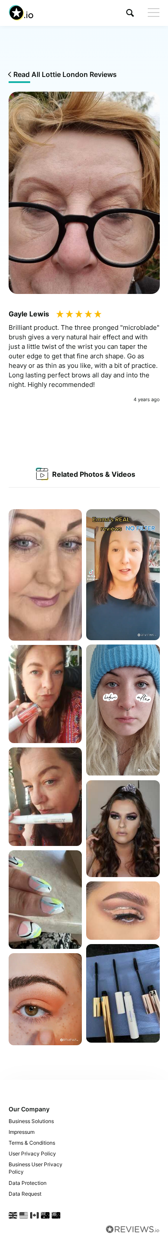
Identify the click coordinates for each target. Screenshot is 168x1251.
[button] (130, 12)
